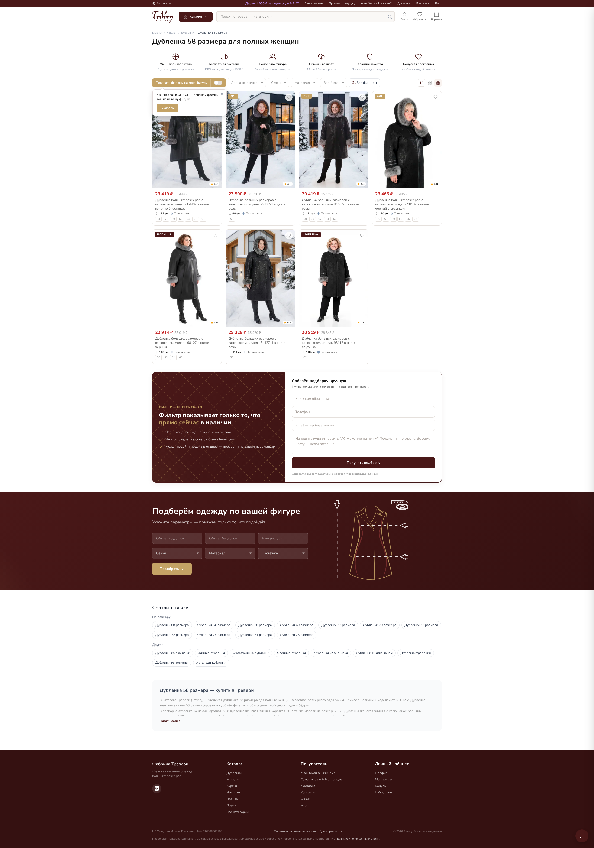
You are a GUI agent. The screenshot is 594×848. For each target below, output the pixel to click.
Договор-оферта (331, 831)
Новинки (233, 792)
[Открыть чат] (581, 835)
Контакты (422, 3)
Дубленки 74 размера (255, 635)
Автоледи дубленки (211, 662)
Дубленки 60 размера (296, 625)
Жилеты (232, 779)
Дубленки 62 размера (338, 625)
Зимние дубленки (211, 653)
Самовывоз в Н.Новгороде (321, 779)
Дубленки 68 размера (172, 625)
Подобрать (169, 568)
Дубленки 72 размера (172, 635)
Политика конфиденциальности (295, 831)
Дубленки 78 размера (296, 635)
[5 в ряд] (429, 83)
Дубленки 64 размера (213, 625)
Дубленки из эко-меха (331, 653)
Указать (167, 108)
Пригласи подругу (342, 3)
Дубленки (234, 773)
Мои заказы (384, 779)
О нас (305, 799)
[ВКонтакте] (156, 788)
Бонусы (380, 786)
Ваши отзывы (313, 3)
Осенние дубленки (291, 653)
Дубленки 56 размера (421, 625)
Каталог (196, 16)
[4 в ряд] (438, 83)
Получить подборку (363, 462)
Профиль (382, 773)
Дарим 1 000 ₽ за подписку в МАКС (272, 3)
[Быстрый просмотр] (215, 183)
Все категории (237, 812)
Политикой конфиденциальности (357, 839)
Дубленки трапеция (415, 653)
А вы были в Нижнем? (376, 3)
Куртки (231, 786)
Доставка (403, 3)
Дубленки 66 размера (255, 625)
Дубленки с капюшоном (374, 653)
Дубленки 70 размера (380, 625)
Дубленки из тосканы (171, 662)
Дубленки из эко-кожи (172, 653)
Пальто (232, 799)
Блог (438, 3)
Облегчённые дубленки (251, 653)
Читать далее (170, 721)
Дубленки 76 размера (213, 635)
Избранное (383, 792)
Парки (231, 805)
